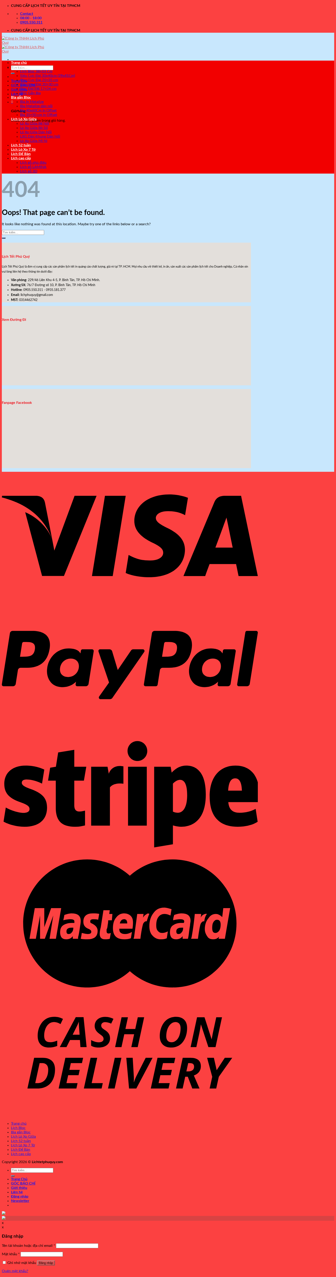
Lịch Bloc (18, 67)
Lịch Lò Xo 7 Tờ (23, 149)
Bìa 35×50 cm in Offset (38, 115)
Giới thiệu (19, 89)
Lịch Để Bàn (21, 154)
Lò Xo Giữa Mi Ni (33, 141)
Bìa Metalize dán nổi (36, 106)
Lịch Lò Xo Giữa (24, 119)
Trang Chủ (19, 81)
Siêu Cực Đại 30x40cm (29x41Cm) (47, 76)
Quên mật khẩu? (15, 1271)
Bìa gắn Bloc (21, 97)
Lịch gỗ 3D (28, 171)
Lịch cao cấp (21, 158)
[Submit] (13, 73)
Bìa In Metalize (32, 102)
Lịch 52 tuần (21, 145)
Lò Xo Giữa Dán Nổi (36, 132)
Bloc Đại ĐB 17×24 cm (38, 89)
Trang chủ (19, 62)
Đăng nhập (46, 1263)
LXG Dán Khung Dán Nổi (40, 136)
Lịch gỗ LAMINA (33, 167)
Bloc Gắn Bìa (30, 93)
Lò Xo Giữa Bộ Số (34, 128)
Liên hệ (17, 1192)
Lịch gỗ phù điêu (33, 162)
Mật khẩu (11, 1254)
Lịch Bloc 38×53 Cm (36, 71)
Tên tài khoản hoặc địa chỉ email (28, 1245)
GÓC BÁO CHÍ (23, 1183)
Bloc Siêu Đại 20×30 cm (39, 84)
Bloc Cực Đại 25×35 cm (39, 80)
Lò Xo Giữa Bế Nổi (34, 123)
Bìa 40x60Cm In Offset (38, 110)
